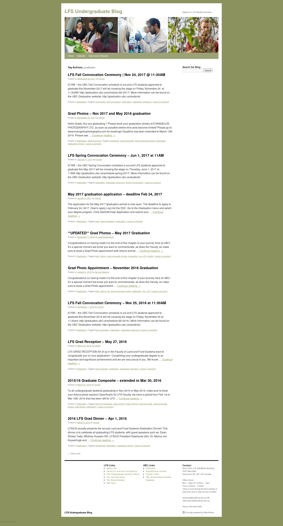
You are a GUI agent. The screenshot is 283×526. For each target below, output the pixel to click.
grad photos (80, 406)
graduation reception (129, 368)
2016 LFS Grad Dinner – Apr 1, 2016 (97, 418)
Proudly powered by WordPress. (200, 512)
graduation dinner (125, 445)
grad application (107, 221)
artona (103, 256)
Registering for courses (156, 471)
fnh (108, 291)
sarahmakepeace (106, 237)
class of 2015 (119, 403)
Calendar (81, 55)
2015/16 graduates (103, 403)
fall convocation (114, 101)
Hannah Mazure (102, 272)
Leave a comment (161, 101)
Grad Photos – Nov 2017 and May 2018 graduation (109, 113)
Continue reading (103, 135)
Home (71, 55)
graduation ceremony (142, 101)
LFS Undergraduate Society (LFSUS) (122, 474)
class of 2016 (132, 403)
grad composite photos (145, 140)
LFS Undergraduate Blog (93, 11)
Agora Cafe (111, 468)
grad (97, 221)
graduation (127, 101)
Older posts (74, 453)
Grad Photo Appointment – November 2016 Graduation (113, 267)
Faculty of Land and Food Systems (121, 471)
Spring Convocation (134, 182)
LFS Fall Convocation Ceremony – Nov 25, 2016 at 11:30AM (117, 302)
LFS (144, 256)
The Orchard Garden (115, 480)
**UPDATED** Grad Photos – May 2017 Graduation (109, 232)
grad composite (127, 140)
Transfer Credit (152, 474)
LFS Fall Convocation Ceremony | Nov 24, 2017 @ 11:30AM (116, 74)
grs (140, 256)
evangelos (114, 140)
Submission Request (98, 55)
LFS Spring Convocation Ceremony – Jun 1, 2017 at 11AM (116, 155)
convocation (100, 101)
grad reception (101, 368)
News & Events (94, 140)
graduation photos (76, 143)
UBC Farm (111, 482)
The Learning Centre (115, 477)
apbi (97, 256)
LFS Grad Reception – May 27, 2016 (97, 341)
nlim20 (102, 78)
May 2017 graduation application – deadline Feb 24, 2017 (115, 194)
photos (150, 256)
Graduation (82, 101)
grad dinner (100, 445)
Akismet (18, 521)
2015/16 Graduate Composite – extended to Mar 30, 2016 (114, 380)
